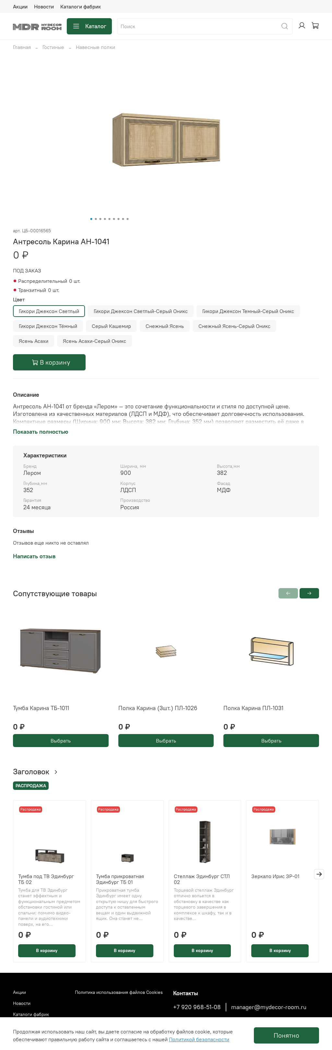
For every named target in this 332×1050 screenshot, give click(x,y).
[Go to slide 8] (123, 219)
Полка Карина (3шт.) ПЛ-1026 (157, 708)
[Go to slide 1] (91, 219)
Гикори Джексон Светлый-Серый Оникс (141, 311)
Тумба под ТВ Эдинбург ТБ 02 (46, 879)
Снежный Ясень (165, 326)
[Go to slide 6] (114, 219)
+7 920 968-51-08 (197, 1007)
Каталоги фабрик (80, 6)
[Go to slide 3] (100, 219)
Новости (44, 6)
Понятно (286, 1035)
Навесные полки (95, 47)
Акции (20, 6)
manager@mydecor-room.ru (268, 1007)
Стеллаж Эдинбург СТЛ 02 (202, 879)
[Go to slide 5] (110, 219)
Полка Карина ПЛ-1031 (253, 708)
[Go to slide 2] (96, 219)
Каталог (95, 26)
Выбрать (61, 740)
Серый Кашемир (111, 326)
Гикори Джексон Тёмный (48, 326)
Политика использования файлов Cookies (119, 992)
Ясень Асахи (33, 341)
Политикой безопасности (199, 1039)
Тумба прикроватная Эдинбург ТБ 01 (120, 879)
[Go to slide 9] (128, 219)
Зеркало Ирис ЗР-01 (275, 876)
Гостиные (53, 47)
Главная (22, 47)
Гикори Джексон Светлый (49, 311)
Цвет (19, 299)
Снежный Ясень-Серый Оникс (234, 326)
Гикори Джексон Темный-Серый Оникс (248, 311)
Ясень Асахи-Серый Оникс (94, 341)
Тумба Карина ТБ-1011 (41, 708)
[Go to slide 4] (105, 219)
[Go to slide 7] (119, 219)
